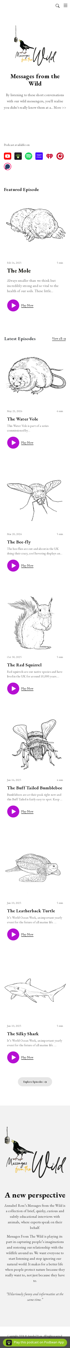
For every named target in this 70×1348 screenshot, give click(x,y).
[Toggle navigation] (65, 5)
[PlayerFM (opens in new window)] (60, 156)
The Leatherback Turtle (31, 911)
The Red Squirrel (24, 665)
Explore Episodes (33, 1081)
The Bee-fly (19, 542)
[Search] (57, 5)
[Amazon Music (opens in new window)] (39, 156)
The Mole (19, 270)
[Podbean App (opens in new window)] (18, 156)
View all (57, 338)
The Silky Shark (23, 1034)
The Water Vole (22, 419)
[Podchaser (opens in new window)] (7, 166)
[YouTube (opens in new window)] (7, 156)
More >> (60, 107)
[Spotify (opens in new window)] (28, 156)
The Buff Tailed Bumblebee (34, 788)
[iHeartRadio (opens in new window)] (49, 156)
